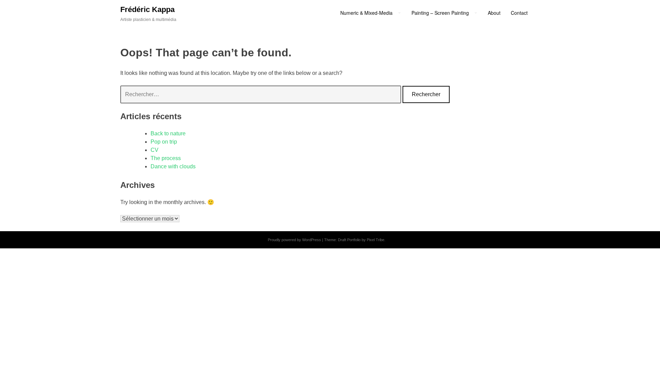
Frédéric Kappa (147, 9)
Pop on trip (164, 142)
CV (154, 150)
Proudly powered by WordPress (294, 240)
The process (166, 158)
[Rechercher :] (261, 94)
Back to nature (168, 133)
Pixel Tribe (375, 240)
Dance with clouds (173, 166)
